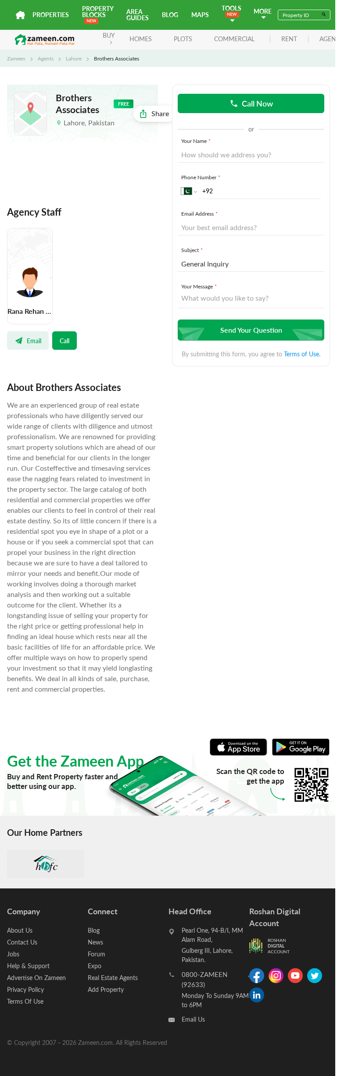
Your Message (199, 286)
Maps (200, 15)
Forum (96, 954)
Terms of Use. (302, 354)
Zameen (16, 58)
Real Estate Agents (113, 977)
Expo (94, 966)
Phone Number (200, 177)
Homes (140, 39)
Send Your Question (251, 329)
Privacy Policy (25, 989)
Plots (183, 39)
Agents (46, 58)
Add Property (106, 989)
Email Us (193, 1019)
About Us (19, 930)
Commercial (234, 39)
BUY (109, 35)
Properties (50, 15)
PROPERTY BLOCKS (97, 11)
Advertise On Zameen (36, 977)
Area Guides (137, 14)
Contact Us (22, 942)
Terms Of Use (25, 1001)
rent (289, 39)
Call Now (257, 103)
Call (64, 340)
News (95, 942)
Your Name (196, 140)
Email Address (199, 213)
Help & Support (28, 966)
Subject (192, 249)
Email (34, 340)
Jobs (13, 954)
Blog (170, 15)
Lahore (74, 58)
